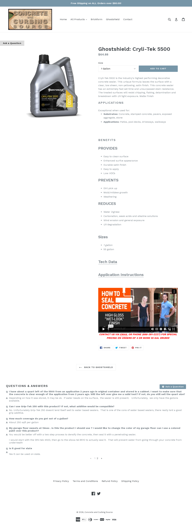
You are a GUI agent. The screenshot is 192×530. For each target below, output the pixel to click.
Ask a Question (12, 43)
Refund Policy (110, 481)
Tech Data (107, 261)
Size (100, 62)
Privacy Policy (61, 481)
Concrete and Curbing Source (99, 512)
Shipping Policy (130, 481)
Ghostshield (113, 19)
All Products (79, 19)
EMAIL (124, 334)
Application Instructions (121, 274)
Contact (127, 19)
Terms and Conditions (85, 481)
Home (63, 19)
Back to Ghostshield (98, 367)
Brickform (96, 19)
